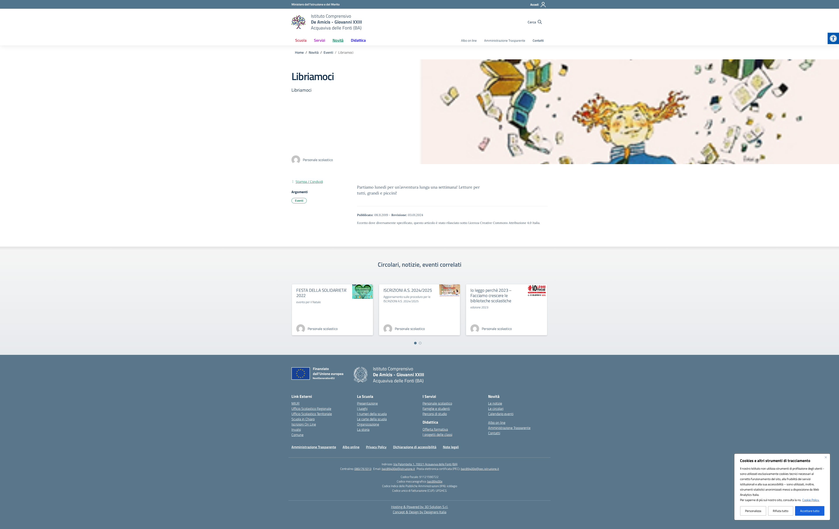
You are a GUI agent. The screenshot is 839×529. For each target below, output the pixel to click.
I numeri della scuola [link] (372, 413)
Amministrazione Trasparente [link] (504, 40)
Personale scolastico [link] (437, 403)
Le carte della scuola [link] (372, 419)
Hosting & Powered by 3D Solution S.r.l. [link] (419, 506)
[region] (782, 486)
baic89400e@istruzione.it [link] (398, 468)
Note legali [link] (451, 447)
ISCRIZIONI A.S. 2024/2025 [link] (407, 290)
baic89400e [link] (434, 481)
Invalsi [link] (296, 429)
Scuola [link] (301, 40)
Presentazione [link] (367, 403)
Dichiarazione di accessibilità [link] (414, 447)
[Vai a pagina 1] (415, 343)
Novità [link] (338, 40)
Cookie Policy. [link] (810, 500)
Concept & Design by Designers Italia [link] (419, 512)
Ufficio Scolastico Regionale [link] (311, 408)
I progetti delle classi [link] (437, 434)
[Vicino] (825, 457)
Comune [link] (297, 434)
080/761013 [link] (362, 468)
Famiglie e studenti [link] (436, 408)
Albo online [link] (351, 447)
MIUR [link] (295, 403)
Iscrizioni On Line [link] (303, 424)
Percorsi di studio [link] (435, 413)
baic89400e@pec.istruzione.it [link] (480, 468)
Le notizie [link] (495, 403)
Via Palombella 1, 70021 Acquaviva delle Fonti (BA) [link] (425, 464)
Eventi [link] (299, 200)
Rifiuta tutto (780, 510)
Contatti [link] (538, 40)
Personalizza (753, 510)
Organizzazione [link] (368, 424)
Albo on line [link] (469, 40)
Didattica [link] (358, 40)
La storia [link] (363, 429)
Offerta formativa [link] (435, 429)
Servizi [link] (319, 40)
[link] (833, 38)
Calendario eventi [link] (500, 413)
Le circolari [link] (495, 408)
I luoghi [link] (362, 408)
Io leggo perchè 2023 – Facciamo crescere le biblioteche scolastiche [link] (491, 295)
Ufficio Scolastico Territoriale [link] (311, 413)
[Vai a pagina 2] (420, 343)
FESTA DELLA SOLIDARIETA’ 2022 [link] (321, 293)
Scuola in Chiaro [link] (303, 419)
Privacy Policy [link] (376, 447)
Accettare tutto (809, 510)
